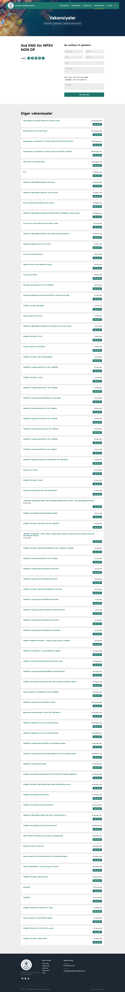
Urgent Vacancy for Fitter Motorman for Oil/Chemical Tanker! (45, 856)
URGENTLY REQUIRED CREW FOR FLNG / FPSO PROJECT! (44, 815)
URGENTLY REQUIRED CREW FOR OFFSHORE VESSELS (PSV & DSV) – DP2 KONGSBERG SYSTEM (58, 501)
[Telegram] (25, 979)
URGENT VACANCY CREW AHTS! (35, 938)
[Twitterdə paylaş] (28, 58)
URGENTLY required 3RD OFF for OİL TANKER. (40, 388)
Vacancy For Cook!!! (30, 470)
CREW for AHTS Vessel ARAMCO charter (37, 264)
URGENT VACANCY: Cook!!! (33, 377)
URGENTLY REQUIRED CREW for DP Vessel (39, 182)
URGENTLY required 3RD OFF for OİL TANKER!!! (40, 367)
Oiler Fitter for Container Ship (34, 162)
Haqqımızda (75, 5)
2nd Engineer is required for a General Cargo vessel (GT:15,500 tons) (48, 141)
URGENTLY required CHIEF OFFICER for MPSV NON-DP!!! (44, 610)
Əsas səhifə (64, 5)
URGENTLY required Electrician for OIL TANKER (40, 429)
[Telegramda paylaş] (39, 58)
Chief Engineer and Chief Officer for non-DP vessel (41, 121)
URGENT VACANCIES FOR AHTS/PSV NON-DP (40, 825)
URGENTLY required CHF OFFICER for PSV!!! (39, 702)
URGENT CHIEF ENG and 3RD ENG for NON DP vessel (42, 661)
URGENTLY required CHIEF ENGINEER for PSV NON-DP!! (44, 671)
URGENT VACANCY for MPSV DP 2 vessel (38, 908)
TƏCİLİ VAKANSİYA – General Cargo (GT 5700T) (41, 866)
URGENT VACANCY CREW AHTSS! (35, 877)
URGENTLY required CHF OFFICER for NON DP (40, 579)
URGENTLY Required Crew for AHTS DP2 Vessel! (40, 723)
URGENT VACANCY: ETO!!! (32, 336)
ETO (24, 172)
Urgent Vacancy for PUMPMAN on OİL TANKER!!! (41, 692)
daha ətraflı (97, 124)
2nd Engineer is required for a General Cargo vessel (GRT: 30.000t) (47, 151)
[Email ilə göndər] (36, 58)
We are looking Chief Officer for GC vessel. (38, 203)
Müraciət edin (84, 95)
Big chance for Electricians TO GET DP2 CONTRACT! (42, 712)
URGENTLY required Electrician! (34, 764)
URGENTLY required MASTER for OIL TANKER (40, 449)
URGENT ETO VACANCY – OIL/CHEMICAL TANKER (41, 651)
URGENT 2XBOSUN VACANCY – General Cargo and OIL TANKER (46, 640)
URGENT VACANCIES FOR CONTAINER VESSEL (40, 513)
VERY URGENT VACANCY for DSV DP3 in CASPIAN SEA (43, 836)
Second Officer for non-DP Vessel (35, 131)
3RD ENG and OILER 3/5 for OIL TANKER (38, 285)
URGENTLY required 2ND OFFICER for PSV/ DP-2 (41, 569)
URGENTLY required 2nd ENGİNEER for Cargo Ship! (42, 398)
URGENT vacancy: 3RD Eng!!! (33, 305)
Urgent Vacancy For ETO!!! (32, 316)
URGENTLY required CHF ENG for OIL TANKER (40, 418)
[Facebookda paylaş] (32, 58)
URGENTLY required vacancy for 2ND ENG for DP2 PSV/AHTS (45, 459)
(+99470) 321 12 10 (69, 965)
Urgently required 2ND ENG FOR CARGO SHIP (40, 490)
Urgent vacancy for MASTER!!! (34, 346)
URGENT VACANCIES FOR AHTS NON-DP (38, 805)
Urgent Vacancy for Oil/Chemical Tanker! (38, 918)
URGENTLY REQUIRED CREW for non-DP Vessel (40, 192)
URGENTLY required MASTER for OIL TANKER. (40, 408)
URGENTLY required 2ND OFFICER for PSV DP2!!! (41, 620)
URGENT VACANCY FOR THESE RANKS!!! (38, 357)
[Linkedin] (28, 979)
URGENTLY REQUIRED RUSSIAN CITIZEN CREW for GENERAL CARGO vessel (51, 213)
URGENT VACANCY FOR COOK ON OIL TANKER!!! (41, 523)
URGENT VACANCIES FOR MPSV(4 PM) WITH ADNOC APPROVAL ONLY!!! (50, 682)
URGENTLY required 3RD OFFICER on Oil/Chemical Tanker (44, 743)
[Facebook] (22, 979)
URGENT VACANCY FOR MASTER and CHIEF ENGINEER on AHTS (46, 784)
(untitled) (26, 887)
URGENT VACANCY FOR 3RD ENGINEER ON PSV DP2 (42, 589)
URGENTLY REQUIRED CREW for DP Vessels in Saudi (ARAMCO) (46, 234)
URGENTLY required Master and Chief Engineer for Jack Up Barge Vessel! (49, 753)
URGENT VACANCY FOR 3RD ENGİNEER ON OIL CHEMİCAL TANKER (48, 548)
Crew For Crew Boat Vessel (33, 254)
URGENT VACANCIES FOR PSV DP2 (36, 795)
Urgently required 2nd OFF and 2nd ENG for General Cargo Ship (46, 295)
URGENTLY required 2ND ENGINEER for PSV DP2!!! (41, 630)
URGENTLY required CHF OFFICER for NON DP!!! (41, 599)
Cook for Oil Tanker (30, 275)
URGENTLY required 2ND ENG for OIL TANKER (40, 439)
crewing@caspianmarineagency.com (74, 971)
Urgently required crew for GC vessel (36, 244)
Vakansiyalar (99, 5)
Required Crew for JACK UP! (33, 846)
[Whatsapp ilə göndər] (43, 58)
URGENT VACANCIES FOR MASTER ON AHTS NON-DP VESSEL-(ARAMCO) (50, 774)
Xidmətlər (87, 5)
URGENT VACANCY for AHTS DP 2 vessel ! (38, 928)
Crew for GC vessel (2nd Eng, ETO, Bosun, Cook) (40, 223)
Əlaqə (109, 5)
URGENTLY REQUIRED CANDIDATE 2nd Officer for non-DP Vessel (47, 326)
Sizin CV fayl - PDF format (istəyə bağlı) (76, 77)
